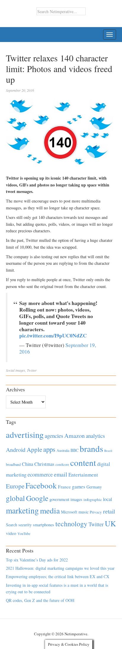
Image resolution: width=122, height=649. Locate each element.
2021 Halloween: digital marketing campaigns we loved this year (60, 568)
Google (37, 498)
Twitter (32, 370)
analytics (95, 435)
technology (71, 523)
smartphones (43, 524)
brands (91, 448)
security (25, 524)
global (15, 498)
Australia (63, 450)
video (11, 533)
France (64, 487)
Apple (34, 449)
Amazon (74, 436)
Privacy (96, 512)
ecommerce (40, 474)
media (50, 510)
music (83, 512)
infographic (93, 499)
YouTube (23, 533)
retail (109, 511)
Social (10, 370)
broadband (13, 464)
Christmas (44, 463)
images (20, 370)
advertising (25, 434)
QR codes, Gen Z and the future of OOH (40, 600)
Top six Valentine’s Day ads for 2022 (37, 560)
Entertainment (83, 474)
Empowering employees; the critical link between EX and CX (57, 576)
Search (11, 524)
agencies (54, 435)
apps (49, 449)
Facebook (41, 485)
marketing (22, 510)
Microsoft (69, 512)
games (78, 486)
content (83, 462)
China (27, 464)
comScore (62, 464)
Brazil (108, 451)
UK (110, 523)
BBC (74, 450)
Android (15, 450)
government (59, 499)
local (107, 499)
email (60, 474)
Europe (15, 486)
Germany (94, 487)
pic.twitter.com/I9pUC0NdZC (53, 335)
